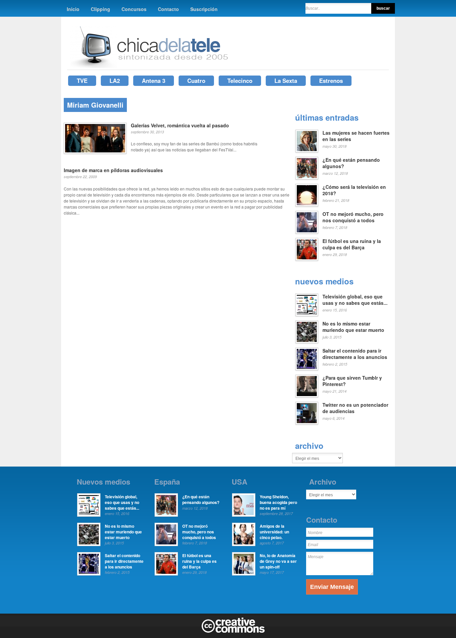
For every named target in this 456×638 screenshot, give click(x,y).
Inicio (73, 9)
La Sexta (285, 81)
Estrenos (331, 81)
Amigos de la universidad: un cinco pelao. (274, 531)
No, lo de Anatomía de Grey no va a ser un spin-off (278, 561)
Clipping (100, 9)
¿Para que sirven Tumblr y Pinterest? (352, 381)
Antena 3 (153, 81)
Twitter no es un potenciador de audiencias (355, 408)
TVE (82, 81)
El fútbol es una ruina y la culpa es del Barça (351, 244)
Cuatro (196, 81)
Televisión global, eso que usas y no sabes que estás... (355, 299)
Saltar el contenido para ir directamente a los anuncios (354, 354)
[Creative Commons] (233, 631)
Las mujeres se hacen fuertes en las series (356, 136)
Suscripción (204, 9)
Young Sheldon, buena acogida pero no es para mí (278, 502)
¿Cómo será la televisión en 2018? (354, 190)
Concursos (134, 9)
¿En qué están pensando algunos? (351, 163)
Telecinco (239, 81)
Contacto (168, 9)
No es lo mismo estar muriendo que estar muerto (353, 327)
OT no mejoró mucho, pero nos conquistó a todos (353, 217)
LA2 (114, 81)
